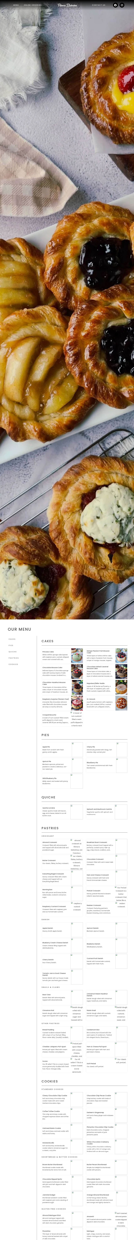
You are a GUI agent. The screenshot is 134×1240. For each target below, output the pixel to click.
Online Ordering (33, 5)
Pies (11, 645)
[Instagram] (121, 5)
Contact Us (98, 5)
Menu (16, 5)
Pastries (14, 658)
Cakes (12, 639)
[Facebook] (115, 5)
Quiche (13, 652)
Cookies (13, 664)
